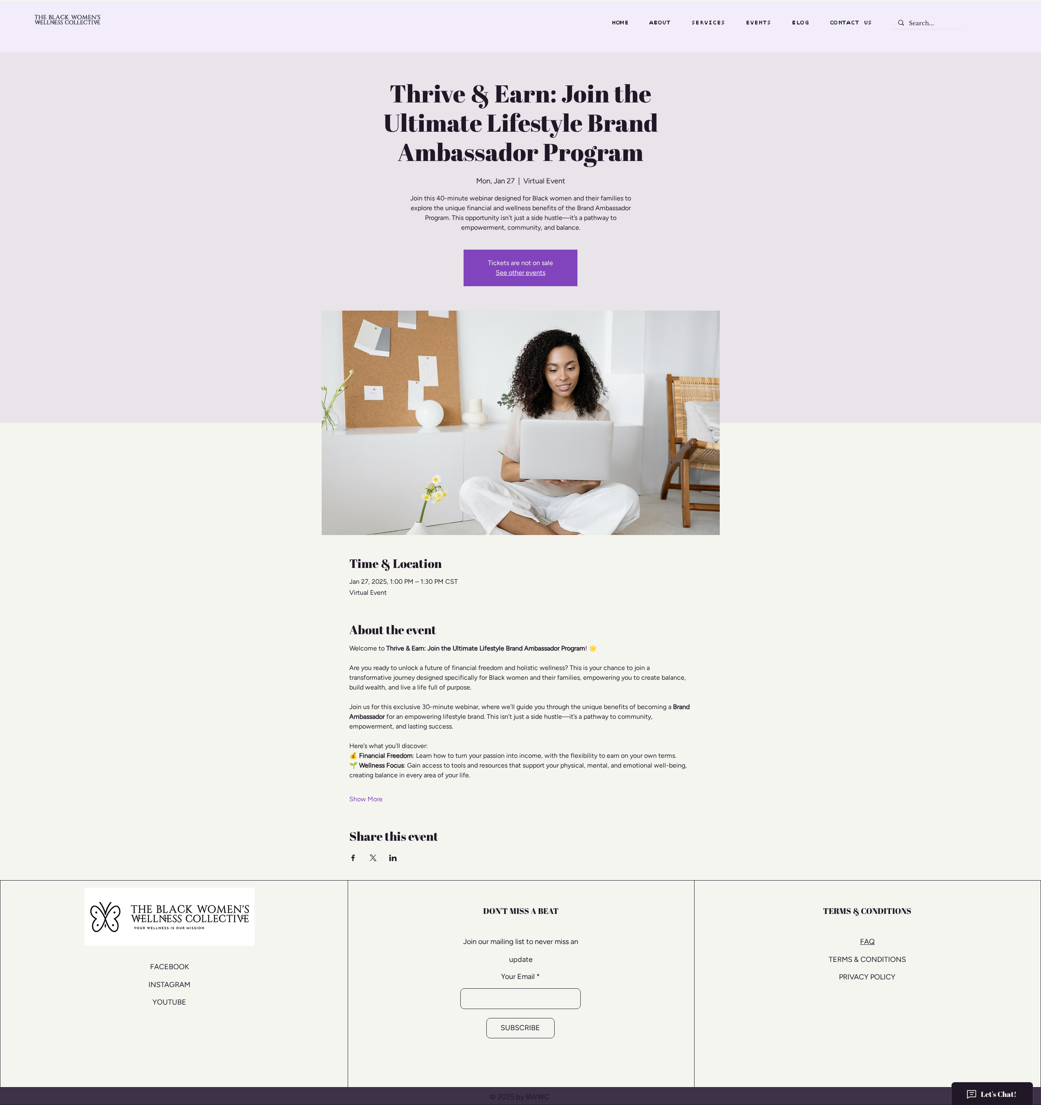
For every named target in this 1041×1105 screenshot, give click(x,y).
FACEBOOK (169, 966)
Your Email (518, 976)
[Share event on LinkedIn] (393, 858)
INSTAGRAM (169, 984)
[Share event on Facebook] (353, 858)
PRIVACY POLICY (867, 976)
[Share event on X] (373, 858)
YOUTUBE (169, 1002)
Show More (366, 799)
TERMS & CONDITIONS (867, 959)
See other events (520, 272)
